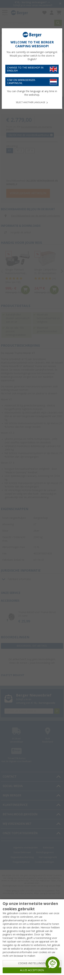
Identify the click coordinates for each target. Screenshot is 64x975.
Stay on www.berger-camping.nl (21, 81)
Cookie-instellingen (32, 963)
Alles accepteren (32, 970)
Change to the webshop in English (25, 69)
